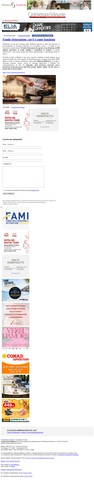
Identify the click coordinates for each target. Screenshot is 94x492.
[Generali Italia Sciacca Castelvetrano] (16, 131)
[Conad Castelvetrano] (15, 373)
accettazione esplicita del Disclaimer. (68, 454)
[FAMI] (15, 229)
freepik (13, 466)
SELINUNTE (8, 22)
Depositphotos (15, 464)
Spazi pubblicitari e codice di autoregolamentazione (25, 432)
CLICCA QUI (27, 473)
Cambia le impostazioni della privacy (11, 469)
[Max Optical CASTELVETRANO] (15, 301)
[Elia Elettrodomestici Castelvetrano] (47, 31)
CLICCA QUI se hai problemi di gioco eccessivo (40, 458)
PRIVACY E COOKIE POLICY (10, 461)
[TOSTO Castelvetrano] (16, 397)
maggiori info (35, 190)
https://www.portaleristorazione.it (14, 72)
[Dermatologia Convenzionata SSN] (15, 325)
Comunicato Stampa (24, 35)
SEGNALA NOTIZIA (11, 20)
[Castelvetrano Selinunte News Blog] (47, 17)
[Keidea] (15, 421)
